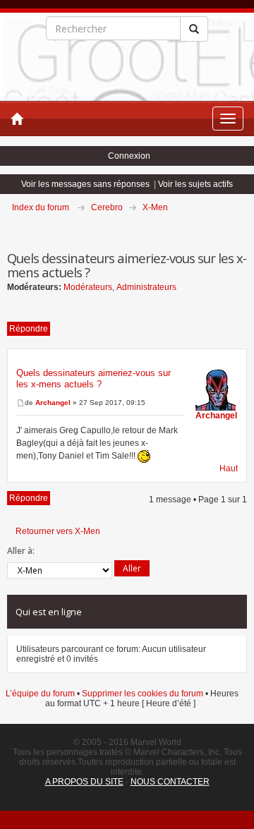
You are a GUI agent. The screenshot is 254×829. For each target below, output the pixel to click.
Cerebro (107, 207)
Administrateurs (146, 287)
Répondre (28, 329)
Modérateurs (88, 287)
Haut (228, 468)
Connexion (129, 156)
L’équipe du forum (40, 693)
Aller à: (21, 551)
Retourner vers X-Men (58, 531)
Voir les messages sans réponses (85, 184)
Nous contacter (170, 782)
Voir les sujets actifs (195, 184)
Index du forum (40, 207)
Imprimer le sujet (246, 227)
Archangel (53, 402)
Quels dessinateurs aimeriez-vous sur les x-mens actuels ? (93, 378)
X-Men (155, 207)
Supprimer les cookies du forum (142, 693)
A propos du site (84, 782)
